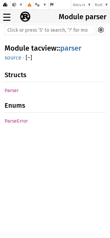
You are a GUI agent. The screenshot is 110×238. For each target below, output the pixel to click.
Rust (99, 4)
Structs (15, 75)
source (13, 57)
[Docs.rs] (5, 4)
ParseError (16, 121)
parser (70, 48)
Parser (12, 90)
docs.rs (79, 4)
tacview (44, 48)
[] (29, 57)
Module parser (82, 17)
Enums (15, 105)
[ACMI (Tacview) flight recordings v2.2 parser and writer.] (17, 4)
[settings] (100, 30)
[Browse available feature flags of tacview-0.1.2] (52, 4)
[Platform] (40, 4)
